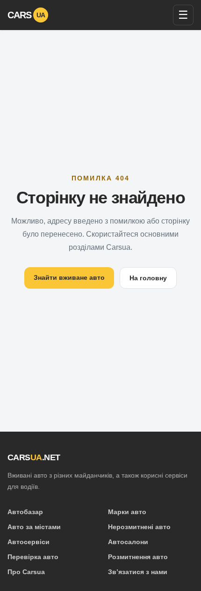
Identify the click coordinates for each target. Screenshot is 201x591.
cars (26, 15)
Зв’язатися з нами (137, 572)
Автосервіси (28, 542)
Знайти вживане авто (69, 277)
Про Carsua (26, 572)
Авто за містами (34, 527)
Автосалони (128, 542)
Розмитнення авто (138, 557)
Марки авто (127, 512)
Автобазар (25, 512)
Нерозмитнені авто (139, 527)
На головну (148, 278)
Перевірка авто (32, 557)
